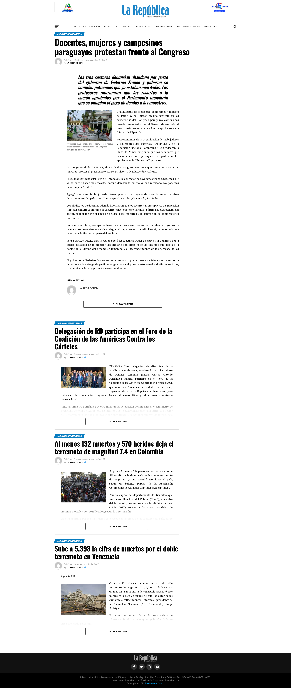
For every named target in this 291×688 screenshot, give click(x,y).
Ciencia (125, 26)
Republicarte (163, 26)
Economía (110, 26)
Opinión (94, 26)
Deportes (210, 26)
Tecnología (142, 26)
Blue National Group (154, 683)
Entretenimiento (188, 26)
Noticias (79, 26)
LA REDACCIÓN (75, 63)
